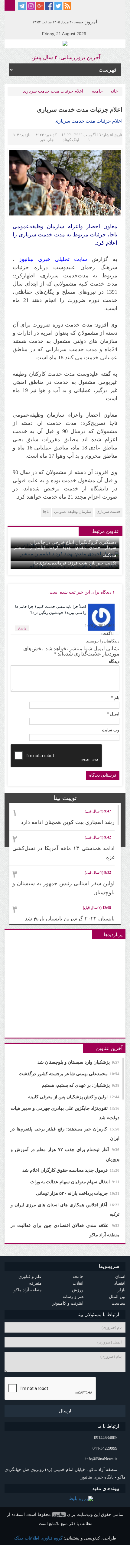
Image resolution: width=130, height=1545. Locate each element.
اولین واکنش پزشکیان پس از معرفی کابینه (73, 1096)
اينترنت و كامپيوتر (67, 1303)
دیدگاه (114, 661)
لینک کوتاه (71, 139)
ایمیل (113, 714)
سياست (118, 1303)
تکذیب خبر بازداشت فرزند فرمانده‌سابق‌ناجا (75, 563)
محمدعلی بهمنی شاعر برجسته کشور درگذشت (69, 1073)
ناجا (46, 511)
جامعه (97, 91)
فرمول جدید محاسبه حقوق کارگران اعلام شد (70, 1170)
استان (120, 1276)
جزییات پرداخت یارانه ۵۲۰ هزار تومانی (77, 1193)
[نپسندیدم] (27, 618)
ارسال (65, 1410)
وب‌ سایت (110, 730)
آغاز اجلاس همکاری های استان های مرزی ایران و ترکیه (65, 1209)
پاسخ (22, 628)
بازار (121, 1290)
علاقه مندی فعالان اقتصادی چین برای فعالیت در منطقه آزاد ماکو (65, 1230)
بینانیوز (59, 1514)
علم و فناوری (30, 1276)
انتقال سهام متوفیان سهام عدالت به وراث (74, 1181)
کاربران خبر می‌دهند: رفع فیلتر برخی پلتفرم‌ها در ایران (65, 1134)
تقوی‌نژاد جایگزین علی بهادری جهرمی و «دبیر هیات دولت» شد (65, 1113)
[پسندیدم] (46, 618)
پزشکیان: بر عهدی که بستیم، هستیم (80, 1085)
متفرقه (35, 1283)
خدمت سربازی (108, 511)
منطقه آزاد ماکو (28, 1290)
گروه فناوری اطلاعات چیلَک (38, 1538)
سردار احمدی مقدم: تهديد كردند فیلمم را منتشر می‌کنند (65, 551)
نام (115, 698)
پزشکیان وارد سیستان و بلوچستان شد (78, 1062)
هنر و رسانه (73, 1296)
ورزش (77, 1290)
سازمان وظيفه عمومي (72, 511)
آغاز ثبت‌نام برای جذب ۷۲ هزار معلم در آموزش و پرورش (65, 1154)
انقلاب (78, 1283)
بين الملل (117, 1296)
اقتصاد (119, 1283)
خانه (114, 91)
